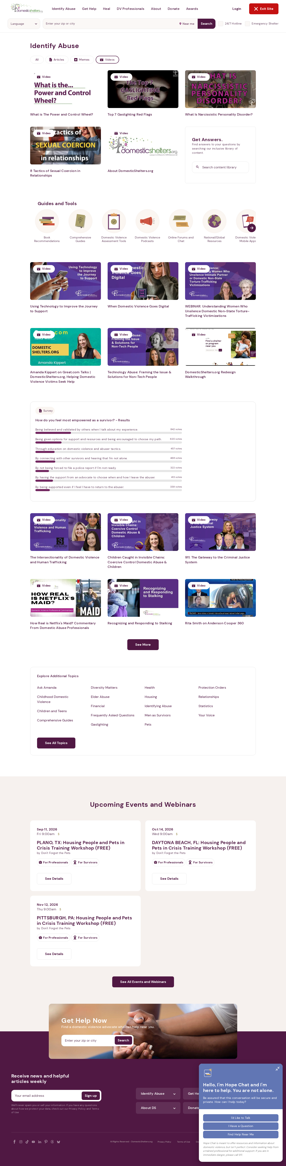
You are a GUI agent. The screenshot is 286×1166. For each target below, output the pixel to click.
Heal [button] (106, 9)
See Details (54, 878)
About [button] (156, 9)
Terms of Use (183, 1141)
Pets (148, 724)
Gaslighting (99, 724)
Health (150, 687)
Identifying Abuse (158, 706)
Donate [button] (173, 9)
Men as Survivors (158, 715)
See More (143, 644)
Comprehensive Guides (55, 720)
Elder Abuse (100, 697)
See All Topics (56, 743)
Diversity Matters (104, 687)
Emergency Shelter (265, 23)
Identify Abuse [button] (63, 9)
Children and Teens (52, 711)
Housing (151, 697)
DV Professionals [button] (130, 9)
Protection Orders (212, 687)
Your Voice (206, 715)
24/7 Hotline (233, 23)
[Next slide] (251, 228)
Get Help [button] (89, 9)
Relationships (208, 697)
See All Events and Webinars (143, 982)
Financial (98, 706)
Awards (192, 9)
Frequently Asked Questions (112, 715)
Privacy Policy (164, 1141)
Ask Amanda (47, 687)
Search (206, 23)
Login (236, 9)
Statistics (205, 706)
